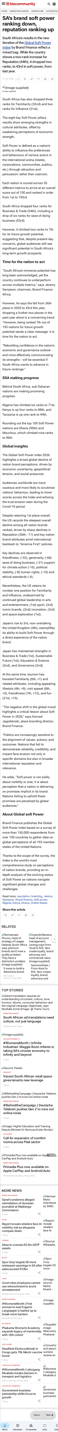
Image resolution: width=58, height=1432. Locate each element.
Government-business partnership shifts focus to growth (19, 1394)
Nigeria (6, 902)
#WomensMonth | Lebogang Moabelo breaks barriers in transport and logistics (21, 1373)
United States (39, 902)
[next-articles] (54, 939)
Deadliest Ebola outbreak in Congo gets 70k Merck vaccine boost (22, 1352)
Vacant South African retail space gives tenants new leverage (27, 1078)
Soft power (40, 899)
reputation (23, 896)
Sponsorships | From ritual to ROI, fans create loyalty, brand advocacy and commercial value (42, 973)
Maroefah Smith (9, 1318)
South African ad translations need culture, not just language (28, 1019)
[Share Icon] (39, 1213)
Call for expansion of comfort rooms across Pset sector (24, 1140)
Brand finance (24, 899)
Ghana (25, 902)
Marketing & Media (19, 11)
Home (4, 11)
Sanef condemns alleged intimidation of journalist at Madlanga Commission (18, 1205)
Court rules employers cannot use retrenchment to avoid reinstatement (21, 1286)
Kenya (16, 902)
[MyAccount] (54, 4)
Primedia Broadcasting (13, 1176)
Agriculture (37, 11)
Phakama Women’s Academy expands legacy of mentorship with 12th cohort (21, 1331)
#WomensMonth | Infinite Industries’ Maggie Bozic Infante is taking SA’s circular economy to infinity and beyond (28, 1049)
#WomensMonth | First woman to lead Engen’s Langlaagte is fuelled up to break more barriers (19, 1309)
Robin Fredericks (9, 1381)
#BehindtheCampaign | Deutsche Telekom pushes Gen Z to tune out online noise (28, 1109)
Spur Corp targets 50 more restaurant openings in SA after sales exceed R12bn (22, 1265)
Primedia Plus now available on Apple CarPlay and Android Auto (26, 1169)
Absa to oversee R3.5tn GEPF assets (21, 1246)
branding (36, 896)
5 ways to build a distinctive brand (14, 970)
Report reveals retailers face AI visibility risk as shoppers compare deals (22, 1227)
